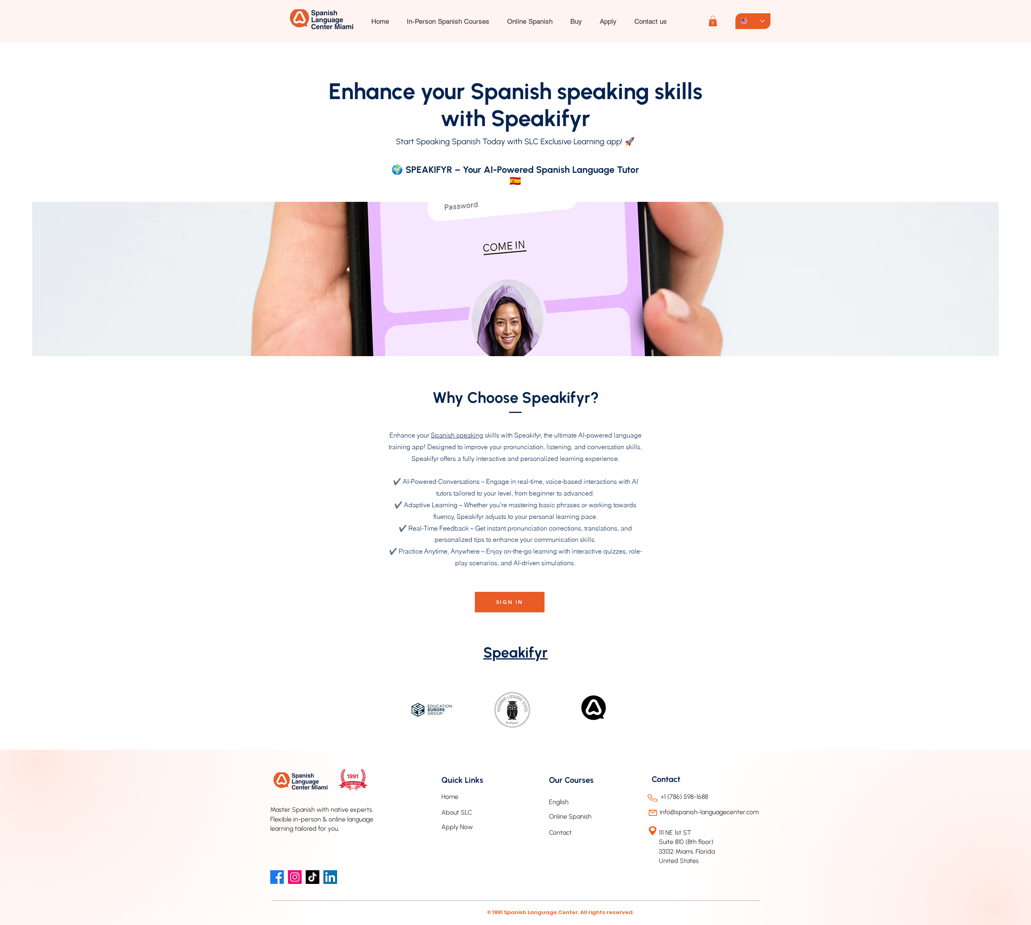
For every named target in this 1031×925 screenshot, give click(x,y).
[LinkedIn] (330, 877)
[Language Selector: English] (752, 21)
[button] (608, 21)
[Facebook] (277, 877)
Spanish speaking (457, 435)
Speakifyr (515, 652)
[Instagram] (295, 877)
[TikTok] (312, 877)
